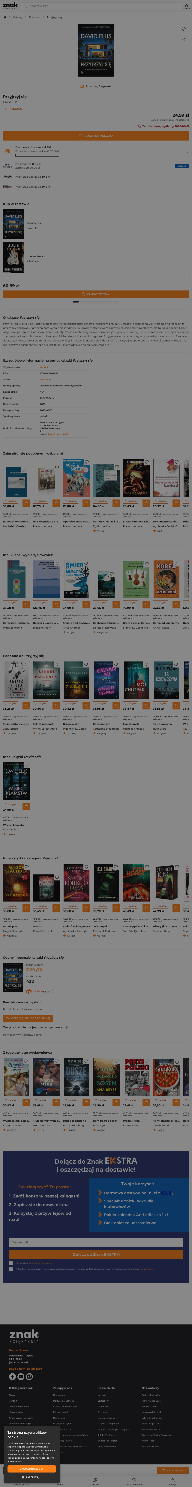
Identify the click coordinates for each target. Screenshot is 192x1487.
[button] (32, 1477)
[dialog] (32, 1454)
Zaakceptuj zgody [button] (32, 1468)
